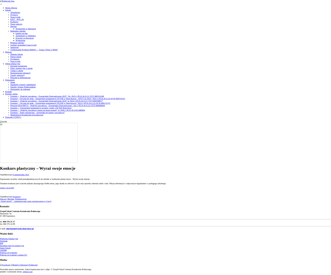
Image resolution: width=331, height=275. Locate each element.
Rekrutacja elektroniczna (20, 78)
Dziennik (3, 241)
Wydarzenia (20, 40)
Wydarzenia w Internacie (26, 29)
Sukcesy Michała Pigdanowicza (13, 199)
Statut (12, 82)
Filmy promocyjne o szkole (21, 68)
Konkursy (14, 22)
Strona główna (11, 8)
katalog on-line (22, 33)
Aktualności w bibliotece (26, 36)
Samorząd (14, 47)
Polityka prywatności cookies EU (13, 255)
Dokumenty (10, 80)
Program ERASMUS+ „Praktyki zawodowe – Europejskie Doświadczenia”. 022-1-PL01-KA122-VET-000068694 (57, 106)
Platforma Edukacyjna (9, 239)
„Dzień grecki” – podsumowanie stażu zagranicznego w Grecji (25, 201)
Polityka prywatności (8, 253)
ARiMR (3, 250)
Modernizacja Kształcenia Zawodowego (26, 115)
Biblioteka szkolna (17, 31)
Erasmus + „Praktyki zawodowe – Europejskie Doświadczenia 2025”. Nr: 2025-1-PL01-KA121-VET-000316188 (57, 96)
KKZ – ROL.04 (17, 19)
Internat (13, 26)
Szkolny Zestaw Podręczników (23, 87)
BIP (1, 243)
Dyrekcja (14, 15)
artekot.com (27, 272)
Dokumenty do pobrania (20, 89)
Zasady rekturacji (17, 75)
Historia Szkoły (16, 54)
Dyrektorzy (15, 59)
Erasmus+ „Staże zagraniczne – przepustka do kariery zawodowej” (37, 113)
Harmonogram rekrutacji (20, 73)
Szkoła (8, 10)
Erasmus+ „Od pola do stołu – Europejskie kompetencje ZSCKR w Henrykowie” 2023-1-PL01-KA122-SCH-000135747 (60, 103)
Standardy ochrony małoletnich (23, 85)
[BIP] (24, 265)
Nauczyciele (15, 17)
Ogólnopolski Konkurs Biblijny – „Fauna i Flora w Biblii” (34, 50)
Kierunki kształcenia (18, 66)
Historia (8, 52)
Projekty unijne (11, 94)
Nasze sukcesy (16, 24)
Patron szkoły (15, 57)
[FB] (5, 265)
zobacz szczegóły (7, 188)
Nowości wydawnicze (25, 38)
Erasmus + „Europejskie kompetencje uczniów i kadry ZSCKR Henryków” (41, 108)
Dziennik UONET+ (13, 117)
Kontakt (8, 92)
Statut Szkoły (5, 248)
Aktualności (15, 12)
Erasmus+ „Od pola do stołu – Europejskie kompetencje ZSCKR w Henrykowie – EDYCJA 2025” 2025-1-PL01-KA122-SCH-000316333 (67, 99)
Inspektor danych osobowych (12, 246)
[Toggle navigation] (1, 4)
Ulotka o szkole (16, 71)
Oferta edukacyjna (12, 64)
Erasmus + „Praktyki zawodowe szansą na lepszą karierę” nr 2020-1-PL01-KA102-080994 (47, 110)
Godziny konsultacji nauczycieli (23, 45)
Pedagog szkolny (17, 43)
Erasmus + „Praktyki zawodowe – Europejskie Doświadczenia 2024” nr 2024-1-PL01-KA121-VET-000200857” (56, 101)
